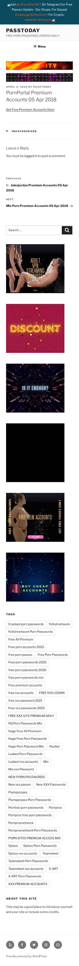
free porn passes (20, 655)
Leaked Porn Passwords (25, 754)
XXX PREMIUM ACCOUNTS (27, 884)
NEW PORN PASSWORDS (26, 777)
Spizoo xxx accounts (22, 853)
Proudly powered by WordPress (26, 956)
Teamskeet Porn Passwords (28, 861)
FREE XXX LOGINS (52, 693)
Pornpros (55, 807)
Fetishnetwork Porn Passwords (30, 632)
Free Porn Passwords (53, 655)
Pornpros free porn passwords (30, 815)
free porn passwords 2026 (27, 670)
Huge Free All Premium (25, 731)
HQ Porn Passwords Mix (25, 723)
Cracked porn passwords (26, 624)
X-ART (53, 869)
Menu (42, 46)
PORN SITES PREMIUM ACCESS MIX (34, 838)
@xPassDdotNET (29, 4)
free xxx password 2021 (25, 700)
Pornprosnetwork (20, 823)
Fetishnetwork (59, 624)
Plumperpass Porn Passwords (29, 800)
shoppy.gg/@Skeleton (30, 15)
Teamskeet (51, 853)
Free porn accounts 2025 (26, 647)
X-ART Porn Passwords (24, 876)
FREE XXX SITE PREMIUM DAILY (31, 716)
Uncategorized (24, 131)
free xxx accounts (21, 693)
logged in (30, 156)
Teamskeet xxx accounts (26, 869)
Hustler (54, 746)
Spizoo (13, 846)
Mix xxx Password (21, 769)
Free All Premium (20, 639)
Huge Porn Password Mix (26, 746)
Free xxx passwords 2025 (26, 708)
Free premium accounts (25, 685)
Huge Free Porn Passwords (27, 739)
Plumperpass (17, 792)
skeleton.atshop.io (38, 20)
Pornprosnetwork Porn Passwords (32, 830)
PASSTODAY (23, 30)
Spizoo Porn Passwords (40, 846)
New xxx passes (19, 784)
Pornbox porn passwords (26, 807)
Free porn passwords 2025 (27, 662)
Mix (46, 762)
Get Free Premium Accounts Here (30, 110)
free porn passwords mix (26, 677)
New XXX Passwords (51, 784)
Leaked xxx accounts (23, 762)
